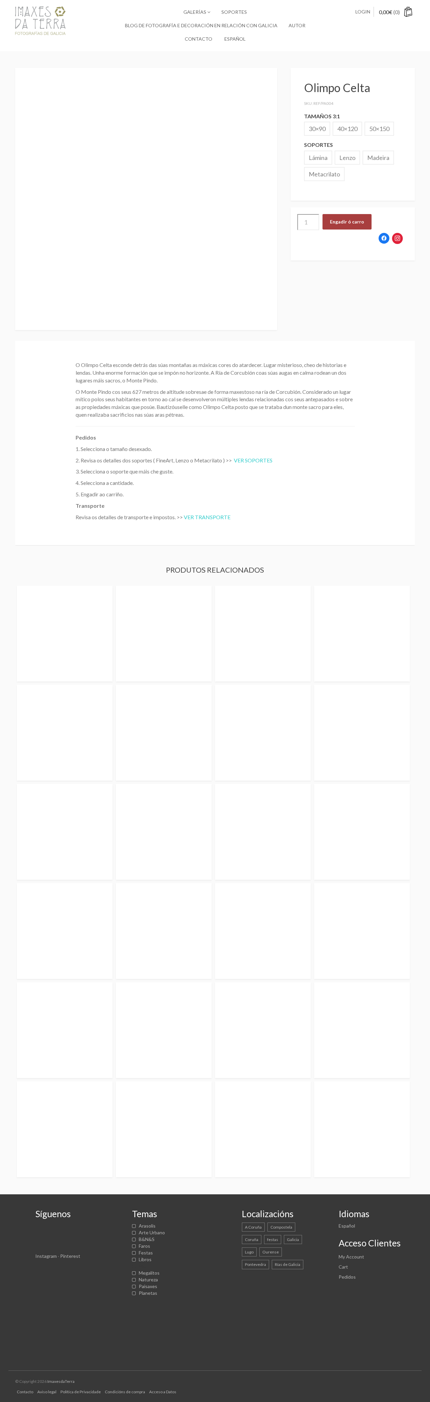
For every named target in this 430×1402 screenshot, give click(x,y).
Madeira (378, 157)
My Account (351, 1257)
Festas (146, 1252)
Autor (297, 25)
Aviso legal (46, 1391)
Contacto (198, 39)
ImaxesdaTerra (61, 1381)
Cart (343, 1267)
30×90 (317, 128)
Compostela (281, 1227)
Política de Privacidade (80, 1391)
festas (272, 1239)
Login (362, 11)
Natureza (148, 1279)
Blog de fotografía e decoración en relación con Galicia (201, 25)
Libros (145, 1259)
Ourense (270, 1251)
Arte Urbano (152, 1232)
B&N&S (147, 1239)
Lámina (318, 157)
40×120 (347, 128)
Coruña (251, 1239)
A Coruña (253, 1227)
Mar (143, 1266)
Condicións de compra (125, 1391)
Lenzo (347, 157)
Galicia (293, 1239)
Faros (144, 1246)
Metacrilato (324, 174)
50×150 (379, 128)
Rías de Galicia (287, 1264)
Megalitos (149, 1273)
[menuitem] (234, 39)
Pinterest (70, 1256)
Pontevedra (255, 1264)
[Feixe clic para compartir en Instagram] (397, 238)
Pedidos (347, 1277)
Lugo (249, 1251)
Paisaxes (148, 1286)
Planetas (148, 1293)
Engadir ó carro (347, 221)
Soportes (234, 12)
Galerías (195, 12)
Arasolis (147, 1226)
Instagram (46, 1256)
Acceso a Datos (162, 1391)
